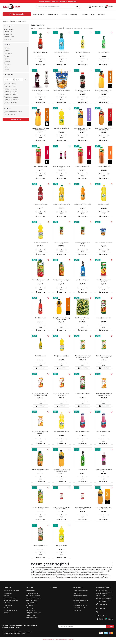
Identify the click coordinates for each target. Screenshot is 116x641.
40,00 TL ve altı (10, 83)
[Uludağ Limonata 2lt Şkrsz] (40, 231)
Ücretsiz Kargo (10, 114)
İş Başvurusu (31, 610)
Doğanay (9, 53)
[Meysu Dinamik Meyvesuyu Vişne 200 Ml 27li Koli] (61, 496)
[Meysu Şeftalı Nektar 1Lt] (103, 307)
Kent (7, 59)
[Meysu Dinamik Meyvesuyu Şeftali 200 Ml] (61, 383)
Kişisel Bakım (8, 605)
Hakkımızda (84, 14)
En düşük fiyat (69, 28)
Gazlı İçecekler (8, 34)
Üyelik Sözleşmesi (32, 603)
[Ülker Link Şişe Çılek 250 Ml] (82, 420)
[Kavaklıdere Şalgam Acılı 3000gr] (82, 79)
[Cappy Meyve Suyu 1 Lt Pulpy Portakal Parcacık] (103, 79)
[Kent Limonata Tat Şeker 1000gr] (82, 307)
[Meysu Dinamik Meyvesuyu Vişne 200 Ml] (82, 496)
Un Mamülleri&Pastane (11, 600)
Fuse (7, 56)
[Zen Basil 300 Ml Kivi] (103, 41)
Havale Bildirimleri (32, 618)
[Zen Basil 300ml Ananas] (82, 41)
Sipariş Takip (73, 14)
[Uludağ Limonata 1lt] (103, 193)
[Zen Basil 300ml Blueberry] (61, 41)
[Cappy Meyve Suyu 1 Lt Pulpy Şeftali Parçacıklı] (103, 117)
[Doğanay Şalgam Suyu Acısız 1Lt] (103, 458)
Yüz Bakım (77, 593)
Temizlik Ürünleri (9, 608)
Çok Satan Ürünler (53, 14)
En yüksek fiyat (78, 28)
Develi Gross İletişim (103, 587)
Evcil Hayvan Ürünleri (10, 610)
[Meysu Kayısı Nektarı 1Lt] (40, 534)
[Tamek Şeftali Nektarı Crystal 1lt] (61, 269)
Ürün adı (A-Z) (51, 28)
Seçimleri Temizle (16, 119)
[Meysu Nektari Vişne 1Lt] (82, 383)
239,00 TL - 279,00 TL (12, 100)
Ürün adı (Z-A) (60, 28)
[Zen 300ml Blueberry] (82, 269)
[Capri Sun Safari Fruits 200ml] (61, 79)
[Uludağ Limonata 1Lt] (61, 534)
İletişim (93, 14)
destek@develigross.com (106, 596)
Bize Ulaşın (30, 608)
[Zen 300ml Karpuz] (40, 307)
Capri (7, 51)
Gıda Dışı (6, 613)
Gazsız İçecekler (8, 29)
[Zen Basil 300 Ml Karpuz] (40, 41)
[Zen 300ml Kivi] (82, 458)
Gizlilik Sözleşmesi (32, 593)
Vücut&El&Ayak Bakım (81, 608)
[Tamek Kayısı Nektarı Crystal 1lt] (40, 458)
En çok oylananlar (88, 28)
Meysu (8, 61)
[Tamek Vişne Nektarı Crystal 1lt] (40, 269)
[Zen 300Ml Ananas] (40, 345)
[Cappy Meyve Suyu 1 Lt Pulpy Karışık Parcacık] (82, 117)
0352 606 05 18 (103, 604)
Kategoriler (7, 587)
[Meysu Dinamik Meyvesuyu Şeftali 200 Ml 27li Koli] (40, 383)
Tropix (8, 67)
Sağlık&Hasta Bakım (80, 605)
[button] (109, 6)
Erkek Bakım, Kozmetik (81, 591)
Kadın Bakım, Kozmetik (81, 595)
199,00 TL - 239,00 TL (12, 97)
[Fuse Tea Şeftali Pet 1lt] (103, 155)
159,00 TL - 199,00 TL (12, 94)
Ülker (7, 70)
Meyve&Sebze (8, 593)
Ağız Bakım (77, 598)
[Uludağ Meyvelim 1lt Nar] (40, 193)
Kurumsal (29, 587)
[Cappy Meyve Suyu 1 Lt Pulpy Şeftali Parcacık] (103, 496)
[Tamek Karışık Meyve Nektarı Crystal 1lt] (40, 496)
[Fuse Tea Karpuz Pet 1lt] (40, 155)
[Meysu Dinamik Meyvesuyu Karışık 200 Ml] (103, 345)
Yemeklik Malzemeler (10, 598)
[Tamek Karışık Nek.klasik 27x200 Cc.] (103, 269)
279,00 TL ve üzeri (11, 102)
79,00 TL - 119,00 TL (11, 89)
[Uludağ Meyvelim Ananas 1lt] (61, 193)
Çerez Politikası (32, 600)
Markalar (64, 14)
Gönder (111, 626)
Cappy (8, 48)
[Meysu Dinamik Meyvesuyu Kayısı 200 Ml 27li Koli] (103, 383)
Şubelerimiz (101, 14)
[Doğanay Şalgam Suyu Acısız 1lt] (40, 79)
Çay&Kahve (7, 39)
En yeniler (33, 28)
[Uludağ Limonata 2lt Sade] (61, 117)
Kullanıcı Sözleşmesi (33, 595)
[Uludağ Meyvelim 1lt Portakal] (82, 193)
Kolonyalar (77, 603)
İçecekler (7, 595)
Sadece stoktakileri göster (14, 112)
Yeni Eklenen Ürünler (38, 14)
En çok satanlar (42, 28)
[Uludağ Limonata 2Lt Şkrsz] (61, 345)
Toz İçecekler (8, 32)
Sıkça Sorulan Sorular (34, 613)
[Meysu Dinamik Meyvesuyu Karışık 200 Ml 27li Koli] (82, 345)
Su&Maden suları (9, 36)
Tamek (8, 64)
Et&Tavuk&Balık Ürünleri (11, 591)
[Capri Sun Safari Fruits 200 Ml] (103, 231)
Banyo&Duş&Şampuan (81, 600)
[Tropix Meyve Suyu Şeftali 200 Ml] (61, 231)
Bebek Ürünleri (8, 603)
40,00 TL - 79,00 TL (12, 86)
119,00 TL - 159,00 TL (12, 92)
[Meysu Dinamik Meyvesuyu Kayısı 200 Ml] (40, 420)
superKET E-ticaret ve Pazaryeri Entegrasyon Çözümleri (58, 639)
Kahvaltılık (53, 587)
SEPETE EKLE (41, 64)
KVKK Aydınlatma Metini (34, 598)
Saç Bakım (77, 610)
